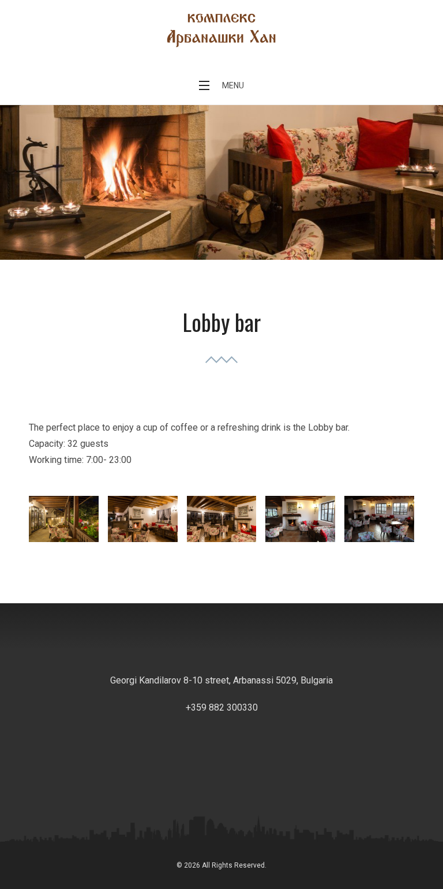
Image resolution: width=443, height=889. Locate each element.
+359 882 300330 (222, 707)
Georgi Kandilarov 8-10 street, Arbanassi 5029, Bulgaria (221, 680)
